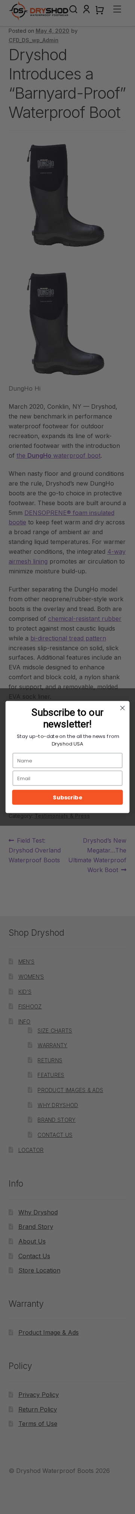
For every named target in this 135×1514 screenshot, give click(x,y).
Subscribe (67, 797)
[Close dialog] (123, 708)
